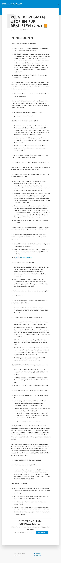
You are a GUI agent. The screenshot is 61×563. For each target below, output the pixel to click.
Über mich (44, 4)
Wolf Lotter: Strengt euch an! (24, 257)
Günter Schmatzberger (17, 29)
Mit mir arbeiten (52, 4)
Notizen (28, 4)
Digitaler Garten (36, 4)
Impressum (38, 553)
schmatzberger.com (12, 4)
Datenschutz (38, 555)
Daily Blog (21, 4)
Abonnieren (42, 532)
